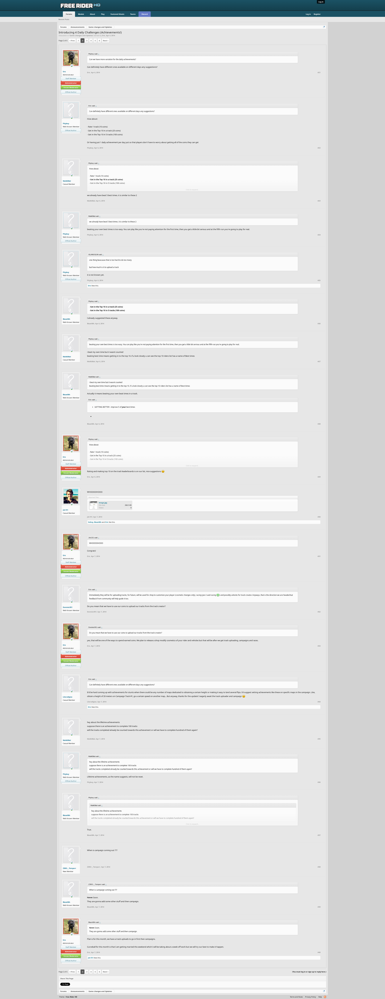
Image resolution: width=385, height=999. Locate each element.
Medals (81, 14)
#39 (319, 907)
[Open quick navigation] (324, 27)
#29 (319, 477)
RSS (325, 997)
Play (103, 14)
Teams (133, 14)
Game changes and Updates (81, 35)
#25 (319, 280)
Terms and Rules (296, 997)
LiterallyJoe (67, 697)
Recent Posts (64, 19)
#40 (319, 952)
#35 (319, 739)
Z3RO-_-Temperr (69, 868)
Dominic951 (67, 607)
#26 (319, 324)
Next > (105, 40)
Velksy (90, 522)
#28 (319, 424)
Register (317, 14)
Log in (320, 2)
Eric (103, 35)
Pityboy (66, 123)
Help (320, 997)
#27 (319, 361)
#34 (319, 702)
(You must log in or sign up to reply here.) (309, 972)
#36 (319, 782)
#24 (319, 235)
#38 (319, 867)
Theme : (68, 997)
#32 (319, 612)
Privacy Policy (310, 997)
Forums (69, 14)
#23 (319, 201)
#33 (319, 646)
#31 (319, 556)
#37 (319, 835)
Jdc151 (65, 510)
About (92, 14)
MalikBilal (67, 181)
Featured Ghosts (117, 14)
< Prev (72, 40)
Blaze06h (66, 319)
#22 (319, 148)
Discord (145, 14)
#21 (319, 72)
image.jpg (103, 503)
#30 (319, 517)
